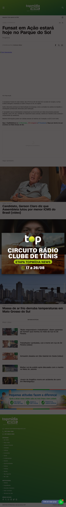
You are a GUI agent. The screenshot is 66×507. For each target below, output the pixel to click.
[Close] (64, 232)
